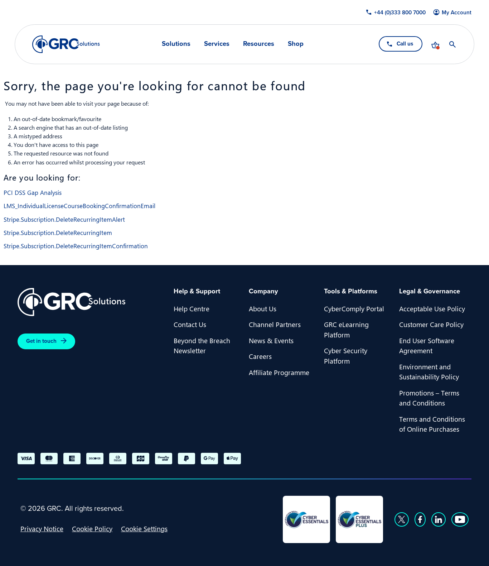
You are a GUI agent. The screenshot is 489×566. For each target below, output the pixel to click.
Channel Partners (275, 324)
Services (216, 43)
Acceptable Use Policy (432, 308)
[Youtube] (460, 519)
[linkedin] (438, 519)
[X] (401, 519)
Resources (258, 43)
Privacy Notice (41, 528)
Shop (296, 43)
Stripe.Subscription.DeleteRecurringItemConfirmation (76, 246)
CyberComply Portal (354, 308)
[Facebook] (420, 519)
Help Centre (191, 308)
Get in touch (41, 341)
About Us (262, 308)
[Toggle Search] (452, 44)
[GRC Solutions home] (91, 302)
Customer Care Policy (431, 324)
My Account (456, 12)
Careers (260, 356)
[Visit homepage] (66, 44)
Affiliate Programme (279, 372)
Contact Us (190, 324)
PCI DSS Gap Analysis (33, 192)
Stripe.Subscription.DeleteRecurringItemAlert (64, 219)
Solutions (176, 43)
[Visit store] (435, 44)
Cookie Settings (144, 528)
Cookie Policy (92, 528)
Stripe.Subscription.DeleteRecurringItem (58, 232)
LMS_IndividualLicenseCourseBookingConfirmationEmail (79, 206)
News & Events (271, 340)
